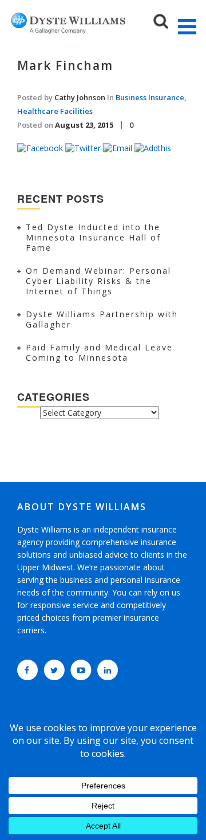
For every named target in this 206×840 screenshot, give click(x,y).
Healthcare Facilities (55, 111)
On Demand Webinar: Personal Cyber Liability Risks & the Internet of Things (98, 281)
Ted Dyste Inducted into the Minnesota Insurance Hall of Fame (93, 237)
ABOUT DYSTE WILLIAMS (81, 506)
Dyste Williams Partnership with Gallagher (102, 319)
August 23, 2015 (84, 125)
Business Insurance (150, 97)
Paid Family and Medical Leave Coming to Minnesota (99, 352)
